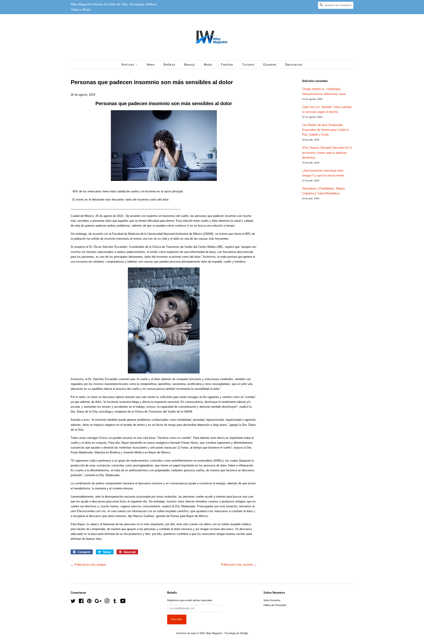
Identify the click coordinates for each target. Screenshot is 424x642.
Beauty (189, 64)
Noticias (128, 64)
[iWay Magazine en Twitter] (73, 602)
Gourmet (269, 64)
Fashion (227, 64)
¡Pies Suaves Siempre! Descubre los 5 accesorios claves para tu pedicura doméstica (327, 152)
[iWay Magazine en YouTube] (122, 602)
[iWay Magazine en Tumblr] (114, 602)
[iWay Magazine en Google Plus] (98, 602)
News (151, 64)
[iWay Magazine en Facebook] (81, 602)
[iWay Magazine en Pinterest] (89, 602)
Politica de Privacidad (274, 605)
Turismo (248, 64)
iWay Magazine (214, 633)
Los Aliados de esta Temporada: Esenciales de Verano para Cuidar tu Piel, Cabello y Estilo (325, 129)
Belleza (169, 64)
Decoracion (294, 64)
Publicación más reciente (237, 564)
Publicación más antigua (90, 564)
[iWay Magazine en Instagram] (106, 602)
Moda (208, 64)
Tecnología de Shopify (236, 633)
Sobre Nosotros (271, 600)
